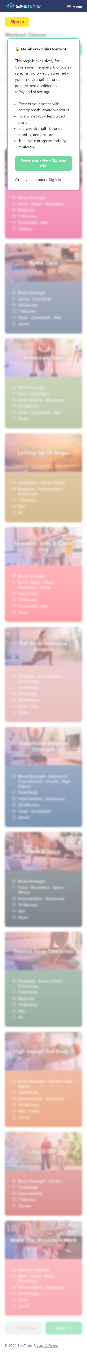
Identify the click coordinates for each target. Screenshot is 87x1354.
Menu (77, 6)
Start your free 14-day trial (43, 163)
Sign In (17, 21)
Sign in (55, 179)
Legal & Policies (47, 1345)
